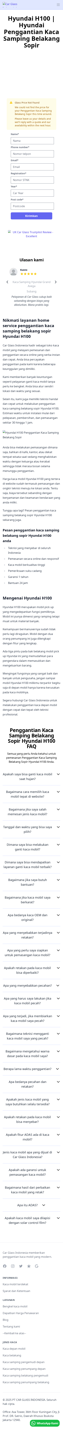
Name (15, 134)
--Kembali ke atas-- (14, 1333)
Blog (5, 1320)
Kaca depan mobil (14, 1348)
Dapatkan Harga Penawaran (21, 1313)
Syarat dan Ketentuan (16, 1291)
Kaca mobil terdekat (15, 1284)
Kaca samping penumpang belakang (26, 1382)
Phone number (20, 147)
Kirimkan (31, 216)
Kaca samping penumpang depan (24, 1369)
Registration (18, 173)
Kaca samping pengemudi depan (24, 1362)
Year (14, 186)
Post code (17, 199)
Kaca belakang (12, 1355)
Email (14, 160)
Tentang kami (11, 1326)
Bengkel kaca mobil (15, 1306)
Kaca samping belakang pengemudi (25, 1375)
